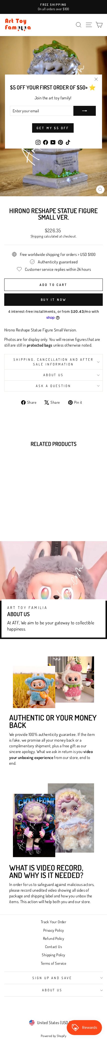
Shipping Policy (53, 954)
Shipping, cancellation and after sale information (53, 361)
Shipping (37, 236)
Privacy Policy (53, 930)
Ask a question (53, 386)
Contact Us (53, 946)
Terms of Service (53, 963)
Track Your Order (53, 921)
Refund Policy (53, 938)
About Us (53, 375)
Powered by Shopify (53, 1036)
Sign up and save (52, 978)
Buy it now (53, 300)
